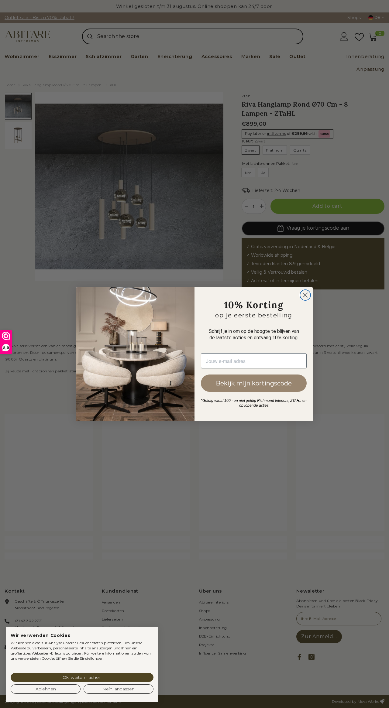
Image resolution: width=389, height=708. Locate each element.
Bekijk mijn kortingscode (254, 383)
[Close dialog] (305, 295)
